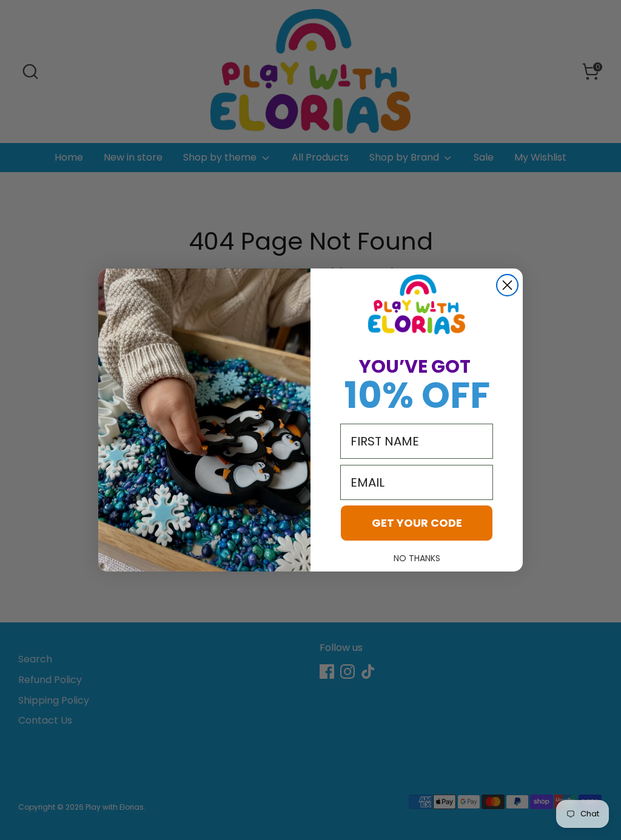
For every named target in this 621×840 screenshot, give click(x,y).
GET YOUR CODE (417, 522)
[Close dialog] (507, 285)
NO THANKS (417, 558)
